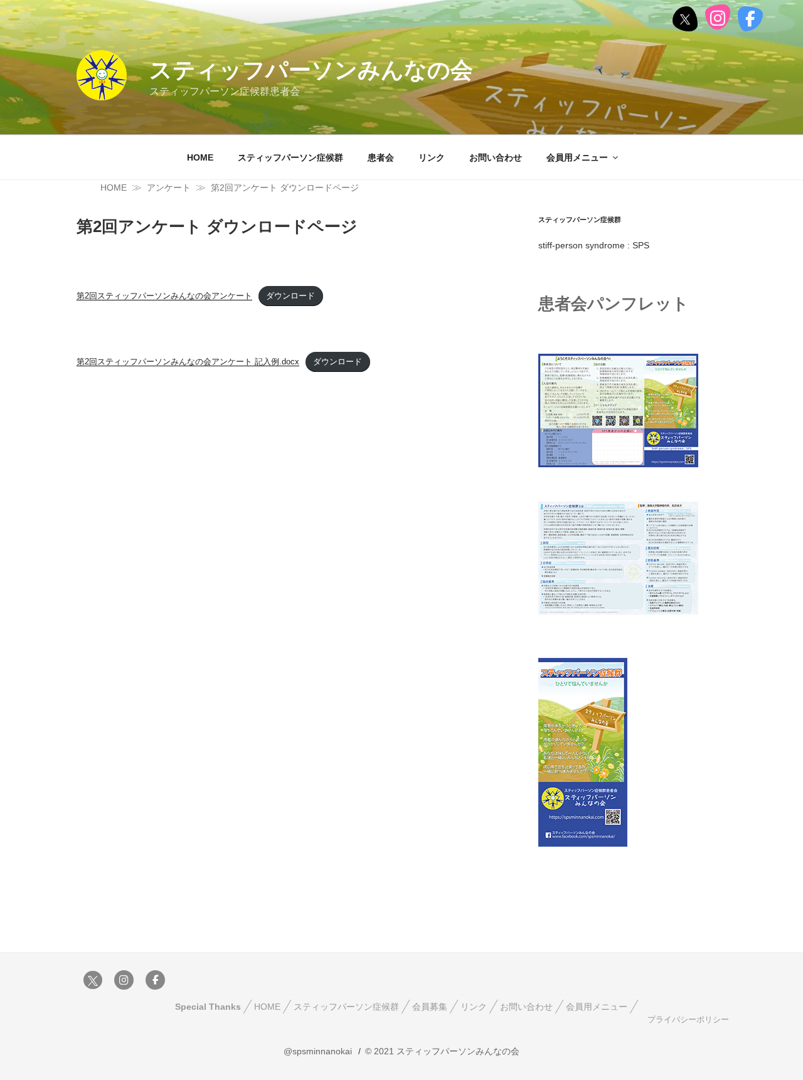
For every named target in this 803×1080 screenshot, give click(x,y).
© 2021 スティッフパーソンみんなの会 (442, 1051)
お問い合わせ (495, 157)
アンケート (169, 188)
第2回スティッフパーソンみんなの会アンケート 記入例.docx (188, 361)
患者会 (381, 157)
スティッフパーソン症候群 (290, 157)
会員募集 (429, 1007)
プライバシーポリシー (688, 1019)
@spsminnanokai (318, 1051)
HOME (200, 157)
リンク (431, 157)
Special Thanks (208, 1007)
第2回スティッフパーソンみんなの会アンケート (164, 295)
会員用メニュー (577, 157)
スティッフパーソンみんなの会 (311, 70)
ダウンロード (290, 295)
